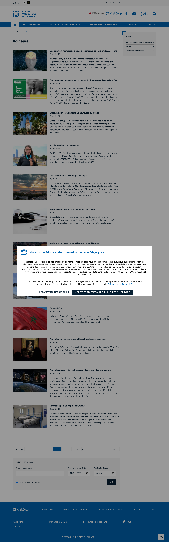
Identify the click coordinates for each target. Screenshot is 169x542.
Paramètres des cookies (54, 292)
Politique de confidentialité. (119, 284)
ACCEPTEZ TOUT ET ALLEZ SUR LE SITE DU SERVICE (102, 292)
